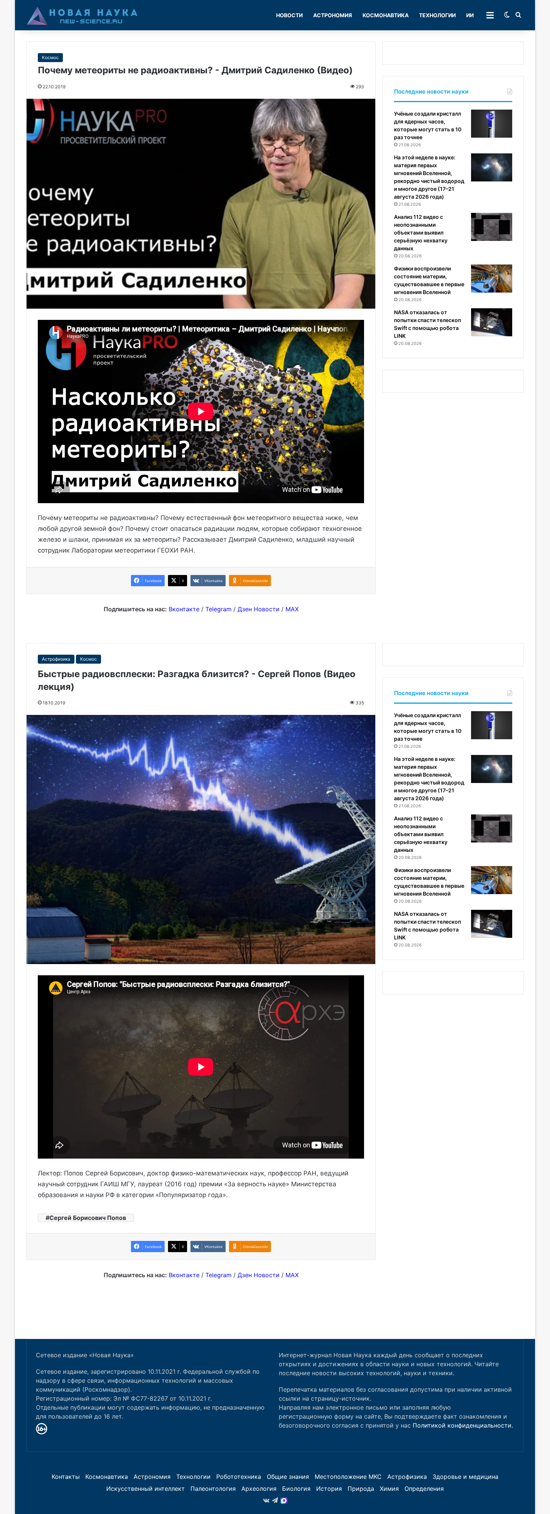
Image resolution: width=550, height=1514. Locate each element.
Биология (296, 1488)
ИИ (470, 15)
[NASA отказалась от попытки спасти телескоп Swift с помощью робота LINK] (491, 322)
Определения (424, 1488)
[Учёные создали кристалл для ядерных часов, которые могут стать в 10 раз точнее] (491, 124)
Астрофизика (407, 1476)
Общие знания (288, 1476)
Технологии (437, 15)
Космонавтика (386, 15)
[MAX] (283, 1500)
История (329, 1488)
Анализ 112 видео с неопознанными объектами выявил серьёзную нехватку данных (420, 232)
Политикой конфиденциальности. (463, 1425)
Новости (289, 15)
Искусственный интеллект (145, 1488)
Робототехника (238, 1476)
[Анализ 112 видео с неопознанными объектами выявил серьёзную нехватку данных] (491, 227)
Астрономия (332, 15)
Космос (50, 57)
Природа (361, 1488)
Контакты (66, 1476)
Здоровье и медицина (465, 1476)
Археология (258, 1488)
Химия (389, 1488)
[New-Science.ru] (82, 15)
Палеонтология (213, 1488)
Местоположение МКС (348, 1476)
